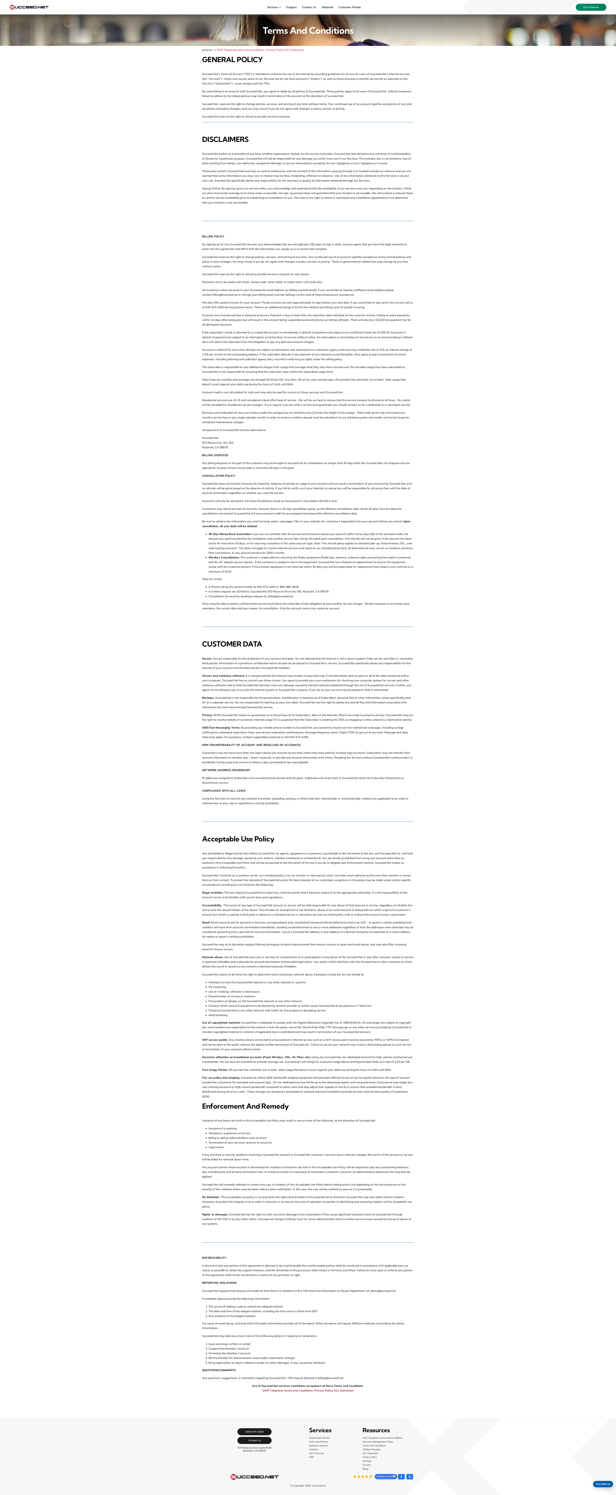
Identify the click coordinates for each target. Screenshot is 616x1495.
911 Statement (294, 50)
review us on (384, 1476)
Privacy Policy (275, 50)
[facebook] (401, 1476)
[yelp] (409, 1476)
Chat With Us (603, 1484)
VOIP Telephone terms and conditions (241, 50)
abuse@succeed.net (383, 1290)
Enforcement (355, 862)
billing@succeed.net (225, 294)
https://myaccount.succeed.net (334, 294)
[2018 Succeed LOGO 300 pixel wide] (29, 6)
